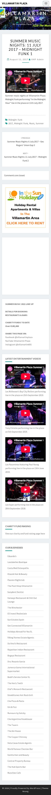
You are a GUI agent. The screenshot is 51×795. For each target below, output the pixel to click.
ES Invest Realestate (17, 613)
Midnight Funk (15, 119)
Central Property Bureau (18, 761)
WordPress (35, 788)
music (31, 123)
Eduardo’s (11, 556)
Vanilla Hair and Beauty (18, 755)
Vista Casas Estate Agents (19, 743)
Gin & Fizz (12, 707)
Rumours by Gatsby (16, 713)
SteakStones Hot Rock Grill (20, 695)
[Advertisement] (25, 266)
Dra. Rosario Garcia (16, 661)
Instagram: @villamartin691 (18, 344)
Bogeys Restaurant (16, 655)
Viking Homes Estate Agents (20, 637)
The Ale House (14, 731)
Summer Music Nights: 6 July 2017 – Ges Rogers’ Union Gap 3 (25, 142)
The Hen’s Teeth (15, 683)
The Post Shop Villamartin (19, 586)
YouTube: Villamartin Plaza (17, 340)
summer (40, 123)
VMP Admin (37, 59)
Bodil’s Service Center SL (18, 677)
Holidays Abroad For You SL (19, 631)
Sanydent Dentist (15, 592)
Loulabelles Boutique (17, 562)
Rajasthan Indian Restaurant (20, 649)
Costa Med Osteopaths (18, 568)
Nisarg (26, 791)
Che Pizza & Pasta (15, 701)
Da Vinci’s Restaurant (17, 643)
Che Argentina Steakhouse (19, 719)
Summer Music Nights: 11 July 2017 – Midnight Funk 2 (25, 157)
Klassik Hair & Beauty (17, 574)
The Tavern (12, 725)
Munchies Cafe (14, 772)
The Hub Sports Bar (16, 766)
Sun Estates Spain (15, 619)
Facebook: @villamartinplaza (19, 337)
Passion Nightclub (15, 580)
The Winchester (14, 607)
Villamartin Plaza (14, 3)
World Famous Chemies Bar (20, 749)
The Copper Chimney (17, 737)
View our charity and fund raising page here (25, 533)
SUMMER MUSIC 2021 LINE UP (19, 304)
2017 (10, 123)
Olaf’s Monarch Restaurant (20, 689)
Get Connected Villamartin (19, 625)
